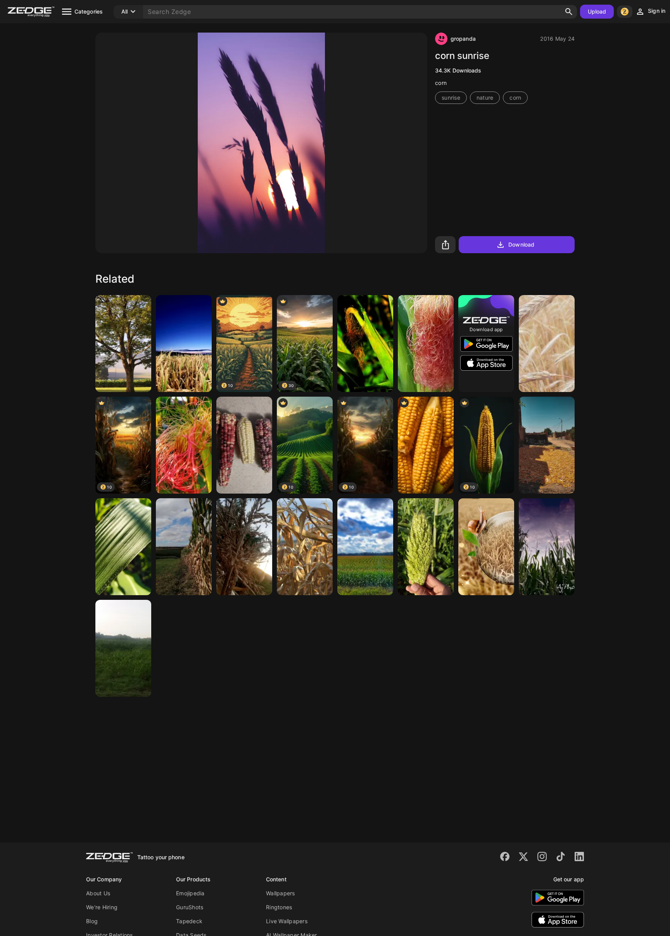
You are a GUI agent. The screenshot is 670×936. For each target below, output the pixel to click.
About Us (98, 893)
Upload (597, 11)
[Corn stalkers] (547, 546)
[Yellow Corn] (547, 445)
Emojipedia (190, 893)
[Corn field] (365, 546)
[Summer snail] (486, 546)
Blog (92, 921)
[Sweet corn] (426, 546)
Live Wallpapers (286, 921)
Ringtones (279, 907)
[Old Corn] (244, 445)
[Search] (568, 11)
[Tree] (123, 343)
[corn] (547, 343)
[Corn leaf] (123, 546)
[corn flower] (184, 445)
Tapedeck (189, 921)
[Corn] (365, 343)
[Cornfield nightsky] (184, 343)
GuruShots (189, 907)
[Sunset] (244, 546)
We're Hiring (101, 907)
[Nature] (123, 648)
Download (521, 244)
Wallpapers (280, 893)
